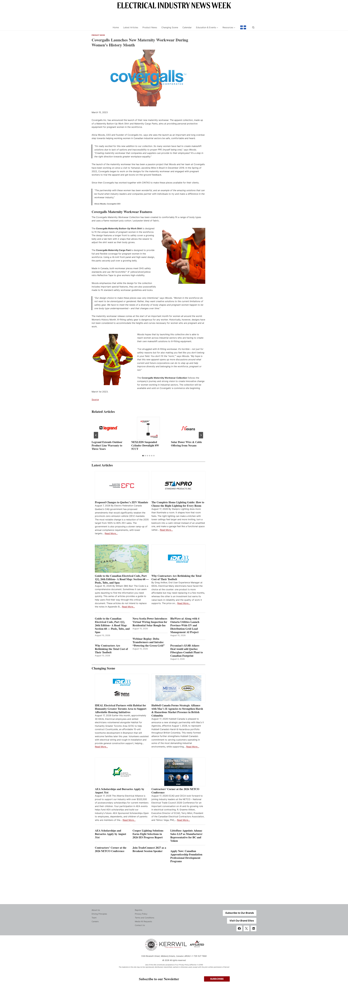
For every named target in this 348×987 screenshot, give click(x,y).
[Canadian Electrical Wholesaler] (100, 27)
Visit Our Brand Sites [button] (241, 920)
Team (94, 917)
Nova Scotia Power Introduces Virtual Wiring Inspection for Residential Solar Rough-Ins (150, 622)
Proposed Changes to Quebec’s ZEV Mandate (121, 502)
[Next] (201, 435)
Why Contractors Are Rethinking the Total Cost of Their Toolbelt (176, 577)
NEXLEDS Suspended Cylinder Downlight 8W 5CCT (145, 445)
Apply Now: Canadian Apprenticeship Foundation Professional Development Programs (186, 856)
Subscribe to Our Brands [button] (239, 912)
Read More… (111, 533)
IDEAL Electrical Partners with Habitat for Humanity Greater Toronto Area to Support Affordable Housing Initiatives (120, 709)
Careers (95, 921)
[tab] (143, 455)
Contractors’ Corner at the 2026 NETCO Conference (175, 790)
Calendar (187, 27)
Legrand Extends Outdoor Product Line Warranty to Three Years (107, 445)
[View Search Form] (253, 27)
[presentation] (109, 428)
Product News (149, 27)
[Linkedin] (253, 928)
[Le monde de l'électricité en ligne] (243, 27)
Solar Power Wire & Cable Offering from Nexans (186, 443)
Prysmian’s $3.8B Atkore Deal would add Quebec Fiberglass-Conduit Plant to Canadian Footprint (186, 650)
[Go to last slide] (96, 435)
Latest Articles (130, 27)
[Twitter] (246, 928)
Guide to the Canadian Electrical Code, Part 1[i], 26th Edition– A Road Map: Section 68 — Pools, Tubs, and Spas (122, 579)
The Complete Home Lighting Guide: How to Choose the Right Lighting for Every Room (177, 504)
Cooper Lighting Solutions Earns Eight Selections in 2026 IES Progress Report (148, 834)
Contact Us (140, 925)
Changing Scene (169, 27)
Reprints (138, 910)
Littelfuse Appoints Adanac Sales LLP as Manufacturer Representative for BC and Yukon (186, 835)
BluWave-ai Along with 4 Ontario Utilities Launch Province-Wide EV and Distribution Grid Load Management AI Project (184, 625)
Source (95, 399)
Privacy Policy (141, 914)
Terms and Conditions (144, 917)
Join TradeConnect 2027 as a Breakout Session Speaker (149, 849)
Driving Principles (99, 914)
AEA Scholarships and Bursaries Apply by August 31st (119, 790)
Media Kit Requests (143, 921)
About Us (96, 910)
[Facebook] (239, 928)
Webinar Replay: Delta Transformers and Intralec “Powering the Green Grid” (149, 642)
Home (116, 27)
